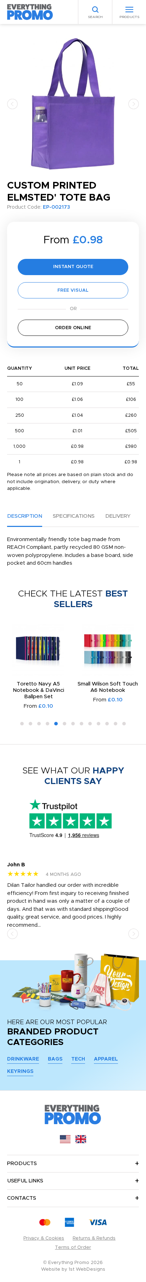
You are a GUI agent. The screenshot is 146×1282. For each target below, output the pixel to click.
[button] (12, 103)
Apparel (106, 1059)
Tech (78, 1059)
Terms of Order (73, 1247)
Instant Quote (73, 267)
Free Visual (73, 290)
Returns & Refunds (94, 1238)
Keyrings (20, 1071)
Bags (55, 1059)
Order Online (73, 328)
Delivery (117, 516)
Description (24, 516)
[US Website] (65, 1141)
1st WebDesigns (87, 1269)
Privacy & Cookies (43, 1238)
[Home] (30, 11)
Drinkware (23, 1059)
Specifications (74, 516)
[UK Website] (80, 1141)
